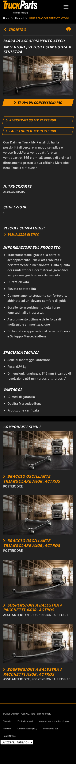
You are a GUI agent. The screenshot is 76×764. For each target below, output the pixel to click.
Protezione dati (25, 721)
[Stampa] (69, 29)
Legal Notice (9, 736)
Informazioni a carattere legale (54, 721)
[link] (38, 102)
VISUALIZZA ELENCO (23, 234)
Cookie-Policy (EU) (27, 728)
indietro (17, 29)
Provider (7, 721)
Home (6, 18)
